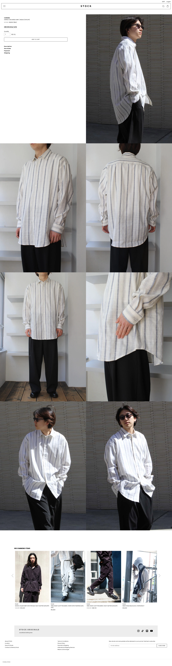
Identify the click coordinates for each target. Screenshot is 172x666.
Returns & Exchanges (63, 649)
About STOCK (8, 641)
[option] (32, 580)
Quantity (6, 31)
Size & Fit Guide (9, 645)
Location (7, 643)
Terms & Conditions (63, 641)
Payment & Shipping (63, 645)
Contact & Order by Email (12, 647)
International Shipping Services (66, 647)
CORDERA (7, 18)
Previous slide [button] (12, 575)
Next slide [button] (159, 575)
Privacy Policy (61, 643)
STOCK (8, 662)
